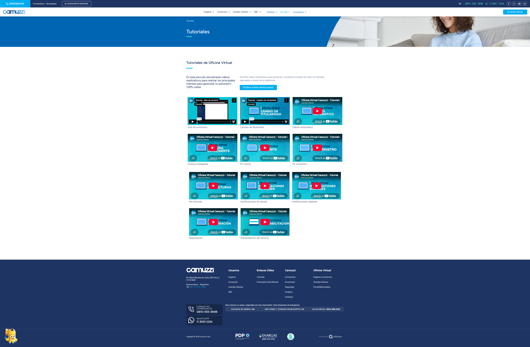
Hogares (207, 12)
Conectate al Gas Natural (267, 282)
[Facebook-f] (509, 4)
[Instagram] (514, 4)
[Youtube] (519, 4)
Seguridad (289, 287)
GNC (256, 12)
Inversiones (290, 282)
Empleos (289, 292)
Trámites (271, 12)
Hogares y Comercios (322, 277)
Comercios (222, 12)
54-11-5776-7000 (198, 287)
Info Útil (283, 12)
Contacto (289, 297)
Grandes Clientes (240, 12)
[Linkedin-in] (525, 4)
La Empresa (298, 12)
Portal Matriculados (321, 287)
